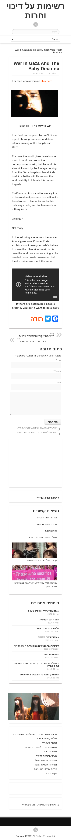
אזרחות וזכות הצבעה (47, 517)
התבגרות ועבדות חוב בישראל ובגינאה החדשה (35, 734)
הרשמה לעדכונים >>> (48, 498)
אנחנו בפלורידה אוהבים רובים (43, 611)
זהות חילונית (51, 531)
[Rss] (35, 24)
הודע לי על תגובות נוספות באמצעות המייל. (37, 427)
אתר (59, 382)
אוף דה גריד (51, 773)
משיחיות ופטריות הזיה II (45, 764)
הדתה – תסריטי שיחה (46, 524)
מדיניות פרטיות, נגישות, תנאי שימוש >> (40, 804)
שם (59, 360)
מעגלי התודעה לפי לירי (46, 756)
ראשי (59, 50)
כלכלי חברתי (49, 50)
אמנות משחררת (49, 743)
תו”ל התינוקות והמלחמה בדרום (36, 335)
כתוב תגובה (38, 73)
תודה (36, 319)
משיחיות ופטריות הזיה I (46, 760)
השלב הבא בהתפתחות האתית (42, 537)
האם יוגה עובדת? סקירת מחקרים (41, 747)
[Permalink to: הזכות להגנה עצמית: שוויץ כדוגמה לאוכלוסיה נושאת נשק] (30, 579)
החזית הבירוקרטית (49, 619)
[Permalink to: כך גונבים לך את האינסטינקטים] (30, 557)
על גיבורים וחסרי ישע (48, 628)
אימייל (58, 371)
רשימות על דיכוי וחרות (35, 11)
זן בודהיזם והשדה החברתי (31, 340)
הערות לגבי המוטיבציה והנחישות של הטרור (36, 646)
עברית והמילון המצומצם (45, 769)
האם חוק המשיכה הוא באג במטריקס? (39, 674)
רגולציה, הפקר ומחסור (46, 738)
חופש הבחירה (50, 751)
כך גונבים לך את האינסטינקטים (42, 560)
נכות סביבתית (51, 654)
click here (46, 80)
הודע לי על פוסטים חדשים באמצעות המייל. (36, 432)
